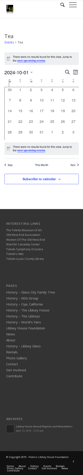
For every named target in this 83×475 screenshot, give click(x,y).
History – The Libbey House (27, 310)
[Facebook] (73, 461)
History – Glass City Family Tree (30, 292)
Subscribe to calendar (39, 179)
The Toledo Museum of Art (24, 230)
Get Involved (16, 370)
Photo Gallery (16, 358)
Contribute (14, 376)
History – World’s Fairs (23, 322)
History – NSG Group (22, 298)
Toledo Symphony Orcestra (24, 249)
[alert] (41, 148)
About (10, 340)
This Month (41, 165)
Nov (73, 165)
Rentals (12, 352)
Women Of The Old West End (25, 240)
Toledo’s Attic (15, 254)
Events (9, 42)
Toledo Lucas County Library (25, 259)
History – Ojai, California (24, 304)
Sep (10, 165)
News (10, 334)
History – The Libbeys (23, 316)
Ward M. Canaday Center (23, 244)
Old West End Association (23, 235)
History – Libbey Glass (23, 346)
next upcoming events (31, 61)
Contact (12, 364)
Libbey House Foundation (25, 328)
